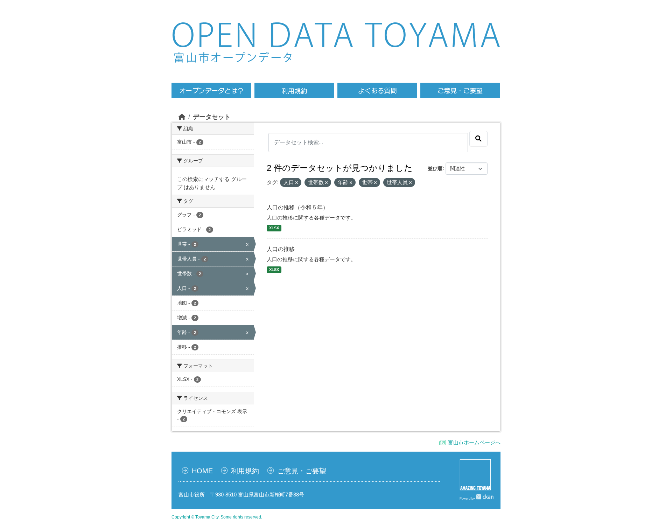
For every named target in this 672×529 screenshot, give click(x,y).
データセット (212, 116)
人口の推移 (281, 249)
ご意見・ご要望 (301, 471)
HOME (202, 471)
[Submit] (478, 138)
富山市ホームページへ (474, 442)
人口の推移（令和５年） (297, 207)
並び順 (435, 168)
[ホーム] (182, 116)
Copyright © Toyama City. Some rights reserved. (217, 517)
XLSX (274, 228)
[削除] (296, 183)
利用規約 (245, 471)
